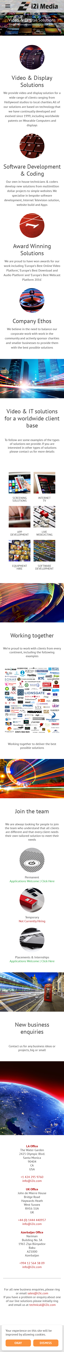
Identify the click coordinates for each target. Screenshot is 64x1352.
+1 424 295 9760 (32, 1177)
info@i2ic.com (32, 1181)
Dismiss (46, 1343)
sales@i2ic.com (37, 1293)
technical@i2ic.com (42, 1305)
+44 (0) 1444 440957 (32, 1220)
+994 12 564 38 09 (32, 1263)
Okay (18, 1343)
